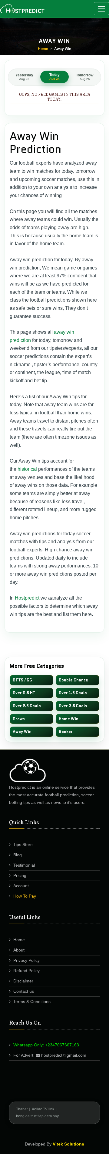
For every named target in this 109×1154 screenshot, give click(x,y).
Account (21, 885)
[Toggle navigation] (101, 8)
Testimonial (24, 865)
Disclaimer (23, 980)
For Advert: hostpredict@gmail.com (49, 1055)
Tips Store (23, 844)
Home (43, 49)
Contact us (23, 991)
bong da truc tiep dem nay (37, 1116)
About (19, 950)
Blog (17, 854)
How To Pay (24, 896)
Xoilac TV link (43, 1109)
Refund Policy (26, 970)
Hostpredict (27, 597)
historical (27, 469)
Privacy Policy (26, 960)
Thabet (22, 1109)
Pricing (19, 875)
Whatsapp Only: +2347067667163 (46, 1044)
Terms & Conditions (32, 1001)
